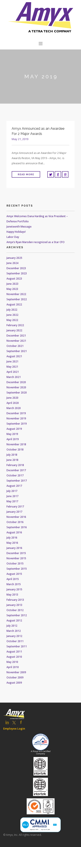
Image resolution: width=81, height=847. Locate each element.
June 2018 (12, 460)
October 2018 (15, 449)
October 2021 (15, 346)
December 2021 (16, 335)
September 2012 (16, 615)
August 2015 (14, 574)
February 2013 (15, 600)
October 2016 (15, 522)
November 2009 (16, 672)
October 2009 (15, 677)
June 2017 (12, 496)
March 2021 (13, 377)
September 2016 (16, 527)
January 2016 (14, 548)
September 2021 (16, 351)
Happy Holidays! (16, 232)
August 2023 (14, 278)
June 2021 (12, 361)
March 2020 (13, 408)
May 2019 (12, 434)
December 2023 (16, 268)
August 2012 (14, 620)
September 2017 (16, 480)
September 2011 (16, 646)
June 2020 (12, 398)
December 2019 (16, 413)
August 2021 (14, 356)
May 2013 (12, 594)
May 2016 (12, 543)
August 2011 (14, 651)
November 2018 (16, 444)
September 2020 (16, 392)
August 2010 (14, 657)
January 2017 (14, 512)
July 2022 (11, 309)
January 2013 (14, 605)
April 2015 (12, 579)
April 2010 (12, 667)
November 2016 (16, 517)
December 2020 (16, 382)
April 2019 (12, 439)
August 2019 (14, 429)
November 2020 (16, 387)
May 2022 (12, 320)
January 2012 (14, 636)
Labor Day (12, 237)
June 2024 (12, 263)
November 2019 (16, 418)
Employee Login (14, 728)
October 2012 (15, 610)
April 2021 (12, 372)
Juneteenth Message (19, 226)
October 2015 (15, 563)
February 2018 (15, 465)
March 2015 (13, 584)
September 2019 (16, 423)
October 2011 (15, 641)
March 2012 (13, 631)
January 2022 (14, 330)
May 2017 (12, 501)
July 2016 (11, 537)
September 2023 (16, 273)
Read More (26, 174)
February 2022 (15, 325)
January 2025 (14, 258)
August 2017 (14, 486)
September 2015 (16, 568)
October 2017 (15, 475)
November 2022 (16, 294)
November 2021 (16, 341)
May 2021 (12, 366)
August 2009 (14, 682)
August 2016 (14, 532)
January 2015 (14, 589)
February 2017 (15, 506)
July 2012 (11, 625)
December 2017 (16, 470)
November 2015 (16, 558)
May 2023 (12, 289)
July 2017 (11, 491)
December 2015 (16, 553)
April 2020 (12, 403)
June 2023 (12, 284)
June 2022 (12, 315)
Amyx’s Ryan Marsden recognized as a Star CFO (35, 242)
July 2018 (11, 455)
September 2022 (16, 299)
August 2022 (14, 304)
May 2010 (12, 662)
